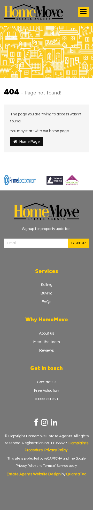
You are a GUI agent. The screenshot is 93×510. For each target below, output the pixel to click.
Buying (46, 293)
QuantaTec (76, 474)
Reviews (46, 350)
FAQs (46, 302)
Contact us (46, 382)
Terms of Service (55, 466)
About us (46, 333)
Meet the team (46, 342)
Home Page (28, 142)
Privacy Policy (26, 466)
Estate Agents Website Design (34, 474)
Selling (46, 285)
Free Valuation (46, 391)
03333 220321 (46, 399)
